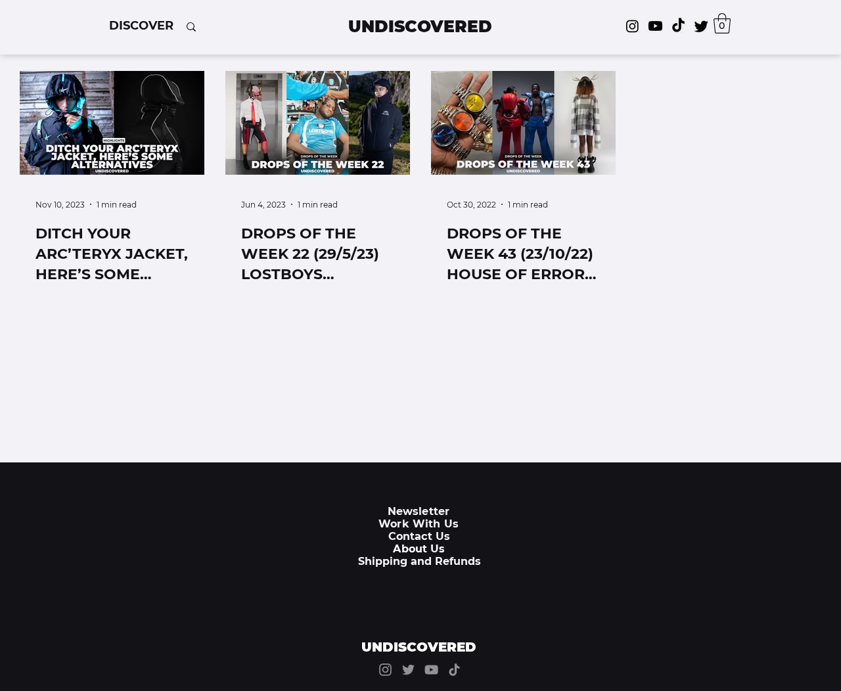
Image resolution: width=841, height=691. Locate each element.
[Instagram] (632, 26)
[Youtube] (655, 26)
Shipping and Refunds (419, 561)
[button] (141, 25)
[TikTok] (678, 26)
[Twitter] (701, 26)
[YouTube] (431, 669)
